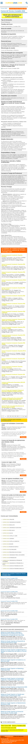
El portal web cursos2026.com (9, 741)
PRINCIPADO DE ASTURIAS (11, 552)
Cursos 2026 (4, 8)
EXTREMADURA (9, 557)
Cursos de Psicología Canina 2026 (8, 727)
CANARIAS (8, 538)
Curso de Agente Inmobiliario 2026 (12, 478)
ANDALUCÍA (8, 525)
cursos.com (14, 3)
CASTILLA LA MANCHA (10, 541)
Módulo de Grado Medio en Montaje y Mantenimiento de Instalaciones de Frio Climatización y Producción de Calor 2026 (12, 634)
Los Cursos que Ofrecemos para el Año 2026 (13, 740)
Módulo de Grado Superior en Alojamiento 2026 (14, 687)
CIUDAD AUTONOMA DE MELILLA (13, 568)
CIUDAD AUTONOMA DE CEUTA (12, 565)
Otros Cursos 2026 (6, 725)
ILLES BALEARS (9, 549)
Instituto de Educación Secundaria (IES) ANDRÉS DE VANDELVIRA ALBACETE (12, 398)
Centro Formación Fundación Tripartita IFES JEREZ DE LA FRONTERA (13, 320)
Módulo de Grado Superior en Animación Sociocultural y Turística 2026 (12, 712)
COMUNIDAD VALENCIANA (11, 527)
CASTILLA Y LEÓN (9, 535)
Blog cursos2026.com (7, 742)
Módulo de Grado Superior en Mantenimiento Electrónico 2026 (13, 703)
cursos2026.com (9, 736)
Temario (23, 437)
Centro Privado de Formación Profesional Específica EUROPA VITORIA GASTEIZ (13, 390)
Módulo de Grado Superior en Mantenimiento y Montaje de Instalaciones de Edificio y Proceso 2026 (14, 651)
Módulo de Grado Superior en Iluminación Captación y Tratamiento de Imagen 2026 (12, 679)
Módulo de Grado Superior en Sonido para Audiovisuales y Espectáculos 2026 (12, 695)
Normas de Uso (4, 738)
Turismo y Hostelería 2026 (18, 725)
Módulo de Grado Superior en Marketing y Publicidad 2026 (12, 669)
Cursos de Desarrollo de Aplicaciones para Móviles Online (13, 441)
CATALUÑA (8, 519)
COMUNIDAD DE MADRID (11, 522)
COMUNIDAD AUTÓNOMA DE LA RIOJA (12, 564)
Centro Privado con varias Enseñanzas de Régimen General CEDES (13, 406)
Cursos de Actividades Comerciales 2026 (13, 424)
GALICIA (7, 533)
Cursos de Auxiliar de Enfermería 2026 (14, 495)
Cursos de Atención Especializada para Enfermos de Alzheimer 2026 (12, 730)
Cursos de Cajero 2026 (9, 462)
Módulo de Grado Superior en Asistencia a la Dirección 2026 (13, 660)
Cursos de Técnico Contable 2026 (9, 578)
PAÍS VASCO (8, 530)
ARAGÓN (7, 544)
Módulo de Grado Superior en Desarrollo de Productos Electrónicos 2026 (13, 641)
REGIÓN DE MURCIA (10, 546)
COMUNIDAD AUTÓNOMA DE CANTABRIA (12, 561)
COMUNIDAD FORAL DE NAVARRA (13, 555)
